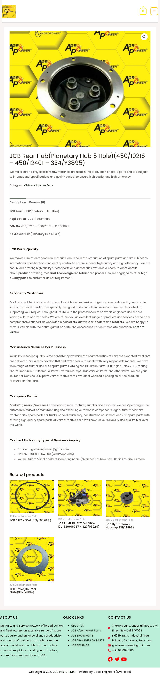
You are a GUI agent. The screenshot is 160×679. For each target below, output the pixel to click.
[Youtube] (124, 659)
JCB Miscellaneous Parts (38, 185)
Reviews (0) (37, 202)
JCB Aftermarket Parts (86, 630)
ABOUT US (77, 626)
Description (18, 202)
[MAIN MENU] (154, 11)
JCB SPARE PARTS (82, 636)
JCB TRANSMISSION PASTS (87, 640)
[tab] (18, 202)
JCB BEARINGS (80, 645)
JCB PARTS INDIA (64, 672)
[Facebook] (110, 659)
